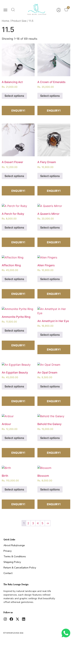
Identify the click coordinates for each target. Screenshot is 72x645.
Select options (14, 95)
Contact (7, 573)
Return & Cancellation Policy (19, 567)
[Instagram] (5, 619)
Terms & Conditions (14, 556)
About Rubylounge (14, 545)
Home (5, 20)
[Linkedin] (23, 619)
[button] (5, 10)
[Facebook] (11, 619)
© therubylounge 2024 (13, 633)
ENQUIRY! (18, 110)
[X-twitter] (17, 619)
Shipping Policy (12, 562)
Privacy (7, 551)
